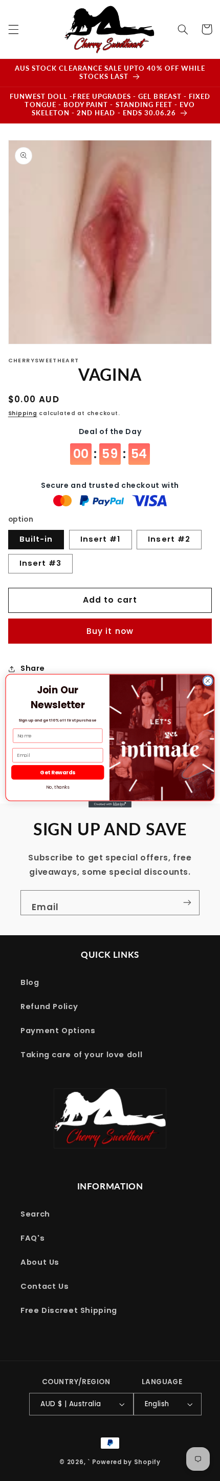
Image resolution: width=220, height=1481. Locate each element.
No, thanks (57, 787)
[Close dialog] (207, 680)
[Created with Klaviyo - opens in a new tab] (110, 804)
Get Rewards (57, 772)
